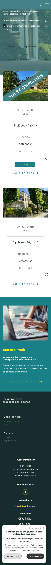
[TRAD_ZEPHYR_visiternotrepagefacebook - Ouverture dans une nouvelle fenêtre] (25, 492)
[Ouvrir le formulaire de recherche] (40, 4)
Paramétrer (13, 556)
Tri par (25, 55)
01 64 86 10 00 (25, 466)
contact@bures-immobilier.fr (25, 469)
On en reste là (35, 528)
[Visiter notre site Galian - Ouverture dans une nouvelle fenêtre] (24, 524)
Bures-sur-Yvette (11, 421)
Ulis (5, 424)
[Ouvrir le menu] (47, 4)
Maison (10, 46)
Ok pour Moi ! (35, 556)
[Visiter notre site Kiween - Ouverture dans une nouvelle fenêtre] (24, 518)
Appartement (31, 46)
